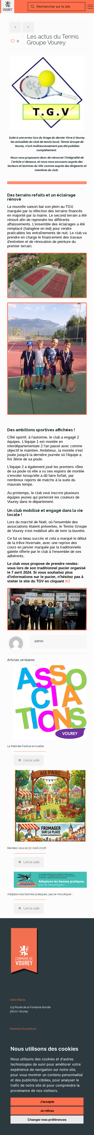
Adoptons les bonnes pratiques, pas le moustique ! (39, 894)
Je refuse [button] (47, 1110)
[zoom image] (47, 358)
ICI (67, 581)
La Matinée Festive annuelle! (25, 746)
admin (39, 641)
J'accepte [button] (47, 1101)
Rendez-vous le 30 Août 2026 (26, 848)
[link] (47, 358)
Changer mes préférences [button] (47, 1119)
